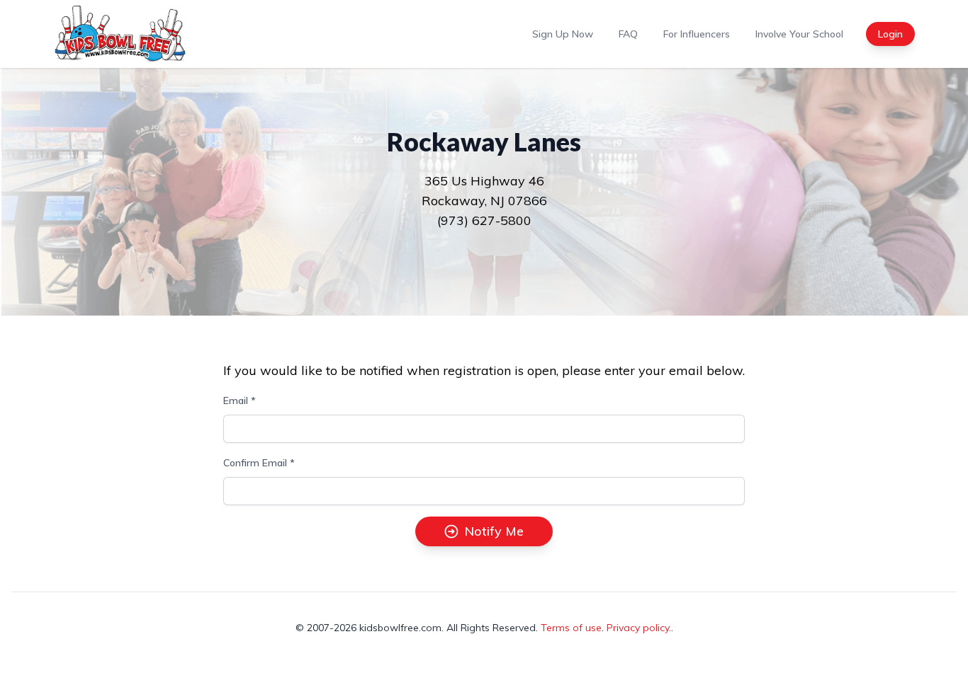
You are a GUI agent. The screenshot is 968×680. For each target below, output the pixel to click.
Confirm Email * (259, 462)
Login (890, 34)
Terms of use (571, 627)
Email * (239, 400)
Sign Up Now (562, 34)
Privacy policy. (639, 627)
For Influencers (696, 34)
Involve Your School (799, 34)
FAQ (628, 34)
